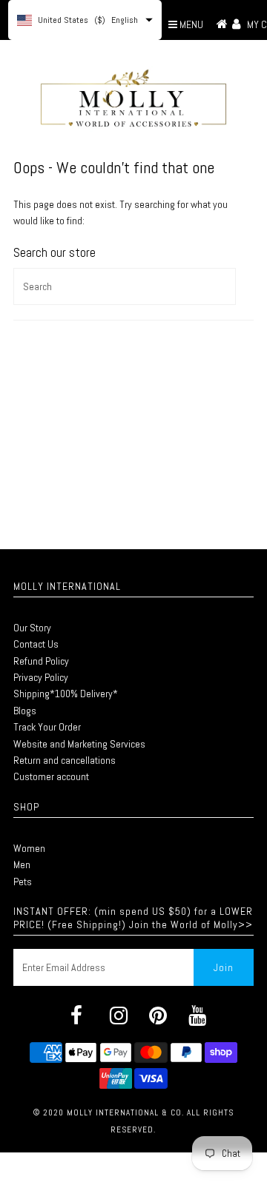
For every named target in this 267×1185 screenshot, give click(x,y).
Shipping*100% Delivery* (65, 693)
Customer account (51, 776)
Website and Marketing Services (79, 744)
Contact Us (36, 644)
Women (29, 848)
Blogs (24, 710)
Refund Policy (41, 661)
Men (21, 864)
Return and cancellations (64, 760)
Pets (22, 881)
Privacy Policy (40, 677)
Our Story (32, 627)
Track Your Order (47, 727)
